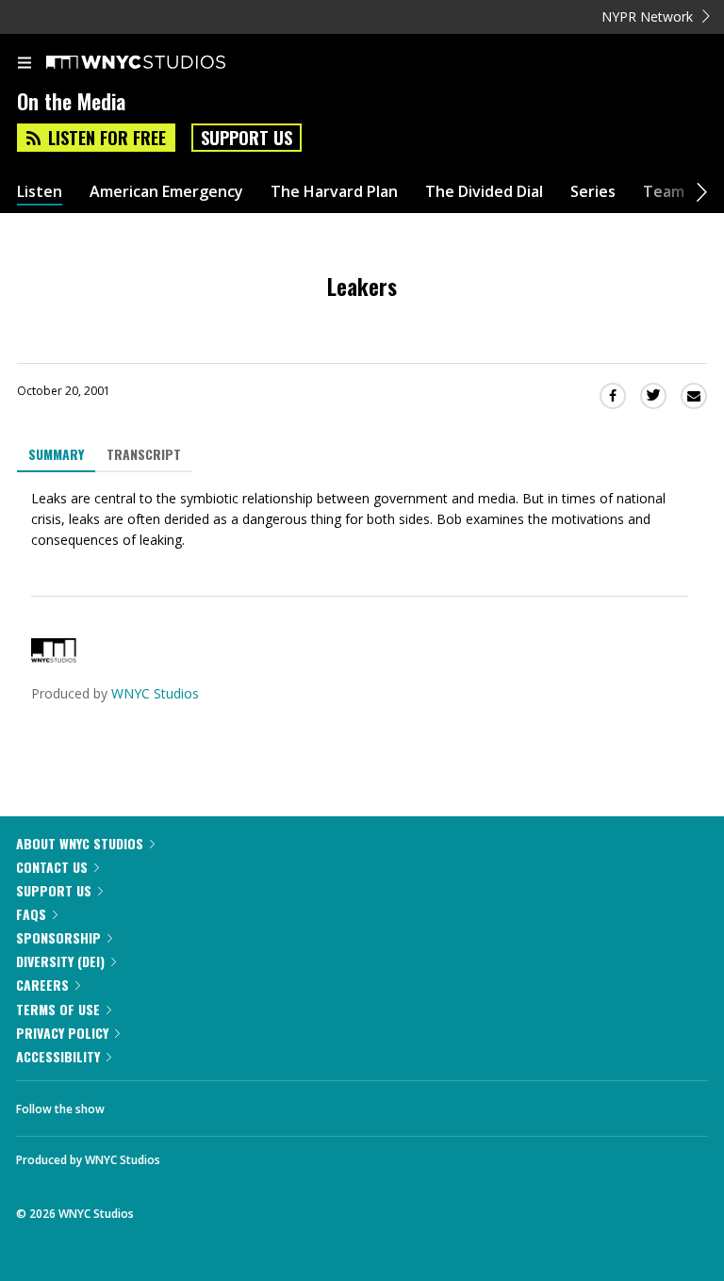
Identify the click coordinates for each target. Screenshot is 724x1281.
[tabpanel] (362, 519)
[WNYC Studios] (53, 657)
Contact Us (52, 867)
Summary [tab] (56, 454)
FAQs (31, 914)
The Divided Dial (484, 192)
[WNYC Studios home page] (159, 63)
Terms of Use (58, 1009)
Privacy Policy (62, 1033)
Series (593, 192)
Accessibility (58, 1056)
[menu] (24, 64)
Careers (42, 984)
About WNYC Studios (79, 843)
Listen (39, 192)
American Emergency (166, 192)
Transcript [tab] (144, 454)
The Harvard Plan (334, 192)
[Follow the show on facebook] (137, 1103)
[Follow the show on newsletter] (240, 1103)
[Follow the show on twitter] (189, 1103)
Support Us (246, 137)
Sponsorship (58, 937)
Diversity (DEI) (60, 961)
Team (663, 192)
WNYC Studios (155, 693)
